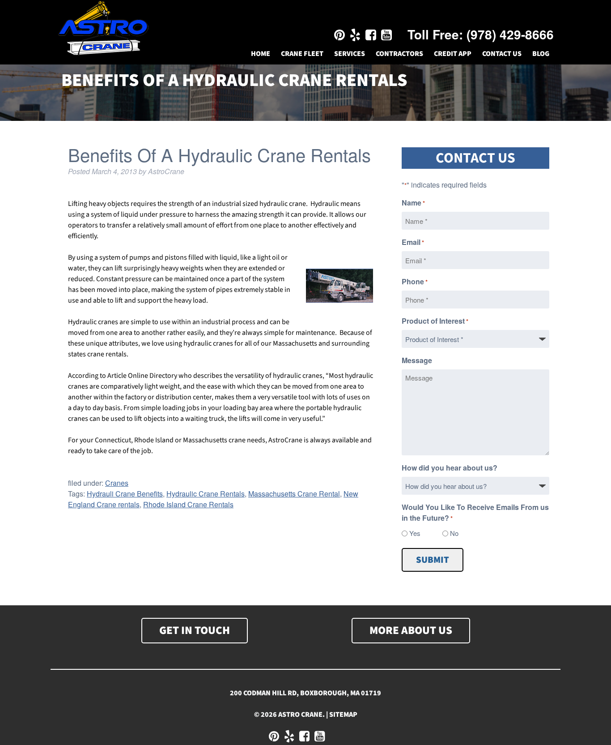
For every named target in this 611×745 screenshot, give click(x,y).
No (454, 533)
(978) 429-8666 (510, 34)
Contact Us (502, 54)
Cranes (116, 483)
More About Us (410, 630)
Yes (414, 533)
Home (260, 54)
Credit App (452, 54)
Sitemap (343, 714)
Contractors (399, 54)
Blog (540, 54)
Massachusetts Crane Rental (294, 493)
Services (349, 54)
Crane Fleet (302, 54)
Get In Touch (194, 630)
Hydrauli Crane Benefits (125, 493)
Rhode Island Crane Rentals (188, 504)
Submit (432, 559)
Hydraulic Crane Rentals (205, 493)
